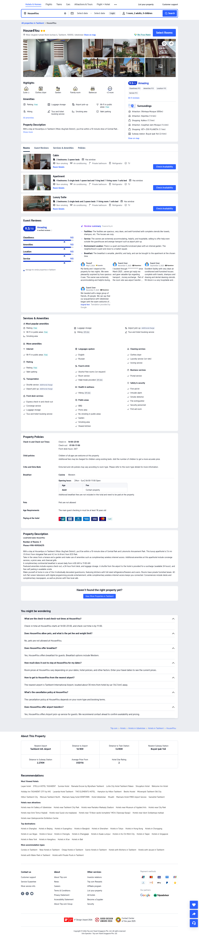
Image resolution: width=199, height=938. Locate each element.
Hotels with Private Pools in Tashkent (68, 855)
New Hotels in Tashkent (50, 850)
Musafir (111, 797)
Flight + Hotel (103, 4)
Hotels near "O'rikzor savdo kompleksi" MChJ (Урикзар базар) (105, 813)
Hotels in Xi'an (64, 839)
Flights (49, 4)
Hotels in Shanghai (29, 829)
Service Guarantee (28, 882)
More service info (28, 886)
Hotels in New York (29, 839)
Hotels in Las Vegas (29, 834)
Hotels (123, 728)
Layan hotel (26, 786)
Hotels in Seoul (45, 834)
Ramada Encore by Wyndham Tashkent (87, 786)
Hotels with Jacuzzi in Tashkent (151, 850)
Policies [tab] (81, 148)
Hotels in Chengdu (62, 834)
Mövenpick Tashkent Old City (149, 792)
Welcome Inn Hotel (160, 786)
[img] (52, 58)
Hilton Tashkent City (29, 797)
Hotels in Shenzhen (100, 829)
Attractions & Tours (83, 4)
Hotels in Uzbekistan (136, 728)
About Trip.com (60, 877)
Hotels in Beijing (46, 829)
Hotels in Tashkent (156, 728)
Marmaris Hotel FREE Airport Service (131, 797)
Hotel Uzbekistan (99, 797)
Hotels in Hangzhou (47, 839)
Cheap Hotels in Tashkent (72, 850)
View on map (133, 138)
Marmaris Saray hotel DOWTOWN (75, 797)
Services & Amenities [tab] (63, 148)
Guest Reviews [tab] (41, 148)
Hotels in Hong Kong (134, 829)
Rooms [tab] (26, 148)
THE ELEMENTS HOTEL (85, 792)
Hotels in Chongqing (153, 829)
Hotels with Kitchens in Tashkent (122, 850)
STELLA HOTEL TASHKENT (44, 786)
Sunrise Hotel (63, 786)
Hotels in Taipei (143, 834)
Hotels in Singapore (160, 834)
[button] (115, 4)
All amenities (28, 118)
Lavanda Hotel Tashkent (63, 792)
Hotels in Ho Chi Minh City (124, 834)
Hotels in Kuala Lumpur (100, 834)
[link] (145, 4)
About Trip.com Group (63, 904)
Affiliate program (94, 886)
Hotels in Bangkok (82, 829)
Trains (59, 4)
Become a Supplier (95, 899)
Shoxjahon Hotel (143, 786)
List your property (94, 891)
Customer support (28, 877)
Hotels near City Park (157, 807)
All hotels (91, 895)
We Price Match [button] (144, 35)
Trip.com (114, 728)
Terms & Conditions (62, 891)
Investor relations (94, 877)
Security (90, 904)
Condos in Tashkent (29, 850)
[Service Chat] (194, 923)
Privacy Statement (61, 895)
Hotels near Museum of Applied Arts (131, 807)
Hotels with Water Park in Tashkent (35, 855)
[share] (194, 914)
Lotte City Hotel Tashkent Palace (119, 786)
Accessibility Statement (64, 899)
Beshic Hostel (129, 792)
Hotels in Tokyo (116, 829)
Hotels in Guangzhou (63, 829)
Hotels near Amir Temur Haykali (34, 813)
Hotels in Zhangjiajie (80, 834)
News (56, 882)
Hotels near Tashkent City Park (66, 807)
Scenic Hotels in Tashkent (96, 850)
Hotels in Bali (77, 839)
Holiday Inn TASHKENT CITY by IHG (36, 792)
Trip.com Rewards (94, 882)
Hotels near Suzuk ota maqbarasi (63, 813)
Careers (57, 886)
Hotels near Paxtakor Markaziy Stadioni (97, 807)
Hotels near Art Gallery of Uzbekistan (36, 807)
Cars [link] (68, 4)
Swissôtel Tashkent (157, 797)
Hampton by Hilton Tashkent (109, 792)
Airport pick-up (134, 328)
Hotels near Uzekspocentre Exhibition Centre (39, 818)
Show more (28, 132)
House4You (31, 31)
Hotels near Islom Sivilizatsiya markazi (148, 813)
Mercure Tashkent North (50, 797)
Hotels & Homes (33, 4)
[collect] (194, 905)
